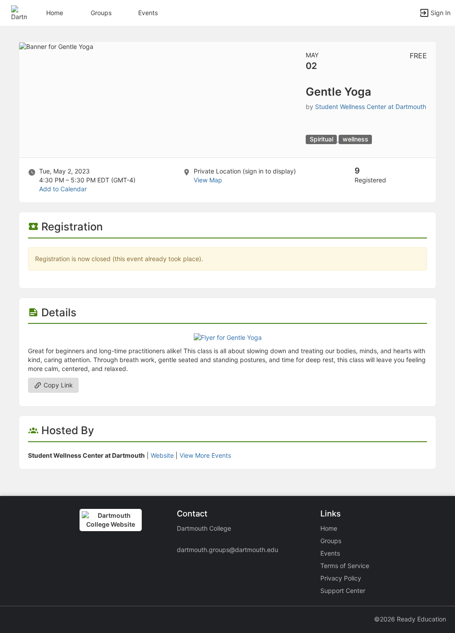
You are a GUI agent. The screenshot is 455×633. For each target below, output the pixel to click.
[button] (19, 12)
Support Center (342, 590)
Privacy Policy (340, 578)
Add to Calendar (63, 189)
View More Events (205, 455)
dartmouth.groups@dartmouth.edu (227, 549)
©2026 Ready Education (410, 619)
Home (328, 528)
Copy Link (57, 385)
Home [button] (54, 12)
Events (148, 12)
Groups (101, 12)
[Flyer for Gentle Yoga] (228, 337)
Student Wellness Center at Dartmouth (370, 106)
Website (162, 455)
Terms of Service (344, 565)
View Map (208, 180)
